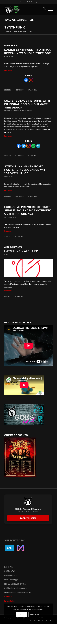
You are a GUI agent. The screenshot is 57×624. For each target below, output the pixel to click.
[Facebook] (26, 81)
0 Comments (19, 90)
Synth (11, 56)
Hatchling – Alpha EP (21, 251)
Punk (6, 56)
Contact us (8, 597)
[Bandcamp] (38, 147)
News (6, 176)
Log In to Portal (28, 518)
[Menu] (49, 9)
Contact (29, 2)
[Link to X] (35, 621)
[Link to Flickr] (51, 621)
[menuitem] (21, 2)
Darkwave (8, 111)
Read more (8, 70)
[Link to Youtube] (39, 621)
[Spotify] (33, 147)
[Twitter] (23, 147)
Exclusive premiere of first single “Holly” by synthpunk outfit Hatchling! (27, 210)
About (21, 2)
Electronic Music (19, 111)
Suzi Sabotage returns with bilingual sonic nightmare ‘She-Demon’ (27, 104)
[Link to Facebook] (31, 621)
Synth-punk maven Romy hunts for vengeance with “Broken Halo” (25, 170)
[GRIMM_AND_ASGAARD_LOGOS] (23, 9)
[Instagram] (31, 81)
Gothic (29, 111)
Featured (7, 217)
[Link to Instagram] (43, 621)
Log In (37, 2)
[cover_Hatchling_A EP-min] (28, 268)
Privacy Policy (9, 601)
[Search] (42, 9)
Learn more (34, 614)
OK (21, 614)
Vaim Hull (33, 90)
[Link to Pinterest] (47, 621)
